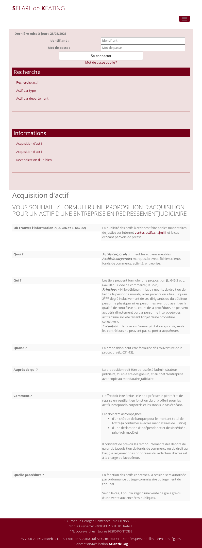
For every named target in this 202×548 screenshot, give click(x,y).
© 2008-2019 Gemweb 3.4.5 (40, 538)
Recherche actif (27, 82)
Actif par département (32, 98)
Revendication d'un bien (34, 160)
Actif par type (26, 90)
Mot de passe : (59, 47)
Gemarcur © (110, 538)
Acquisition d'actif (29, 143)
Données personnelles (137, 538)
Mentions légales (168, 538)
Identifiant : (59, 40)
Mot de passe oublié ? (101, 62)
